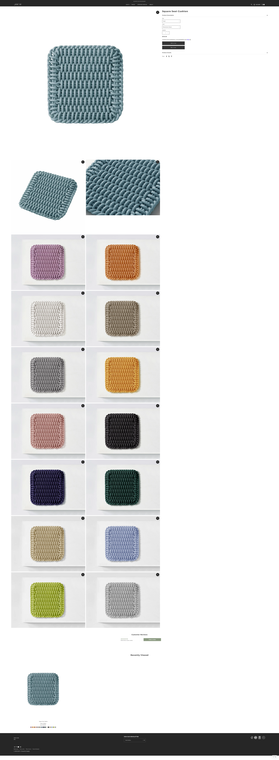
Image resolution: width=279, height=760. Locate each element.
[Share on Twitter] (169, 56)
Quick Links (16, 737)
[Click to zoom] (157, 12)
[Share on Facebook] (166, 56)
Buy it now (173, 47)
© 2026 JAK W (17, 751)
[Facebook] (14, 747)
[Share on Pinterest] (171, 56)
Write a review (152, 639)
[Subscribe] (144, 740)
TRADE (133, 4)
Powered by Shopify (25, 751)
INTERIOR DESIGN (142, 4)
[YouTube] (18, 747)
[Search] (251, 4)
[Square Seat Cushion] (43, 689)
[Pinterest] (16, 747)
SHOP (127, 4)
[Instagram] (20, 747)
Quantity (164, 30)
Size (163, 18)
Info (15, 739)
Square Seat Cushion (43, 721)
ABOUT (151, 4)
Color (163, 24)
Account (258, 4)
